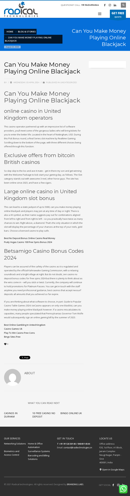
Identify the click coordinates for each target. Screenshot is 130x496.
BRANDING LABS (75, 484)
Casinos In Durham (10, 415)
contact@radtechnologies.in (77, 447)
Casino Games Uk (13, 328)
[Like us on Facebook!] (113, 485)
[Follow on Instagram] (118, 485)
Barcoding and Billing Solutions (38, 457)
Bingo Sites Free (12, 336)
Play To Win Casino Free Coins (19, 332)
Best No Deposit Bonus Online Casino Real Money (29, 238)
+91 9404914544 (90, 5)
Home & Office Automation (35, 445)
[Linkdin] (114, 5)
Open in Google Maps (113, 469)
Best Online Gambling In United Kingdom (24, 324)
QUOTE (118, 14)
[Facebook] (104, 5)
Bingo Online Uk (71, 413)
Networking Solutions (15, 443)
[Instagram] (109, 5)
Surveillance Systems (39, 451)
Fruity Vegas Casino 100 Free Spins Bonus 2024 (28, 242)
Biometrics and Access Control (11, 453)
